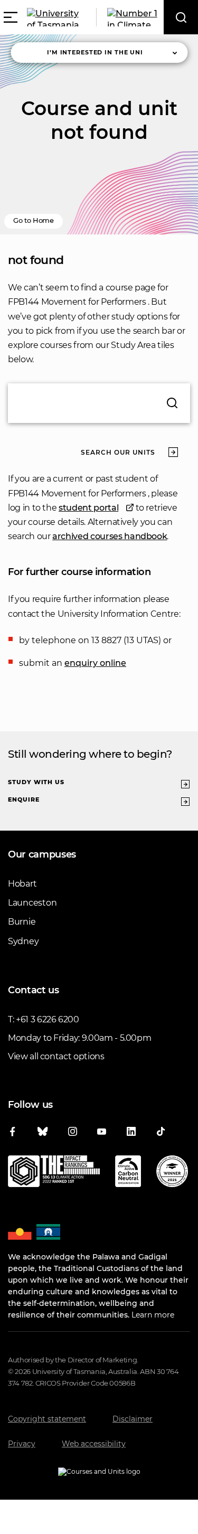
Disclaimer (132, 1419)
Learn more (152, 1315)
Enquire (24, 799)
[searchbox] (99, 403)
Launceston (32, 903)
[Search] (172, 403)
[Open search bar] (181, 17)
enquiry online (95, 663)
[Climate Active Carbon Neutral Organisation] (128, 1173)
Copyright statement (47, 1419)
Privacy (21, 1443)
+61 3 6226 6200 (47, 1019)
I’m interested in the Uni (95, 52)
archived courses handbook (109, 536)
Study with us (36, 782)
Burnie (21, 922)
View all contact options (56, 1056)
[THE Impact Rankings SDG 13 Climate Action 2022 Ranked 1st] (54, 1173)
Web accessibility (94, 1443)
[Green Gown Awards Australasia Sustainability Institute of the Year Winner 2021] (172, 1173)
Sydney (23, 941)
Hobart (22, 884)
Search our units (118, 452)
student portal (88, 508)
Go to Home (33, 220)
